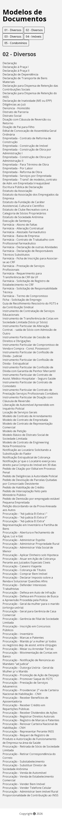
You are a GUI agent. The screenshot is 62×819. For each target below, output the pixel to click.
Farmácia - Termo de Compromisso (25, 296)
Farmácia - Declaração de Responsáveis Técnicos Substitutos (28, 253)
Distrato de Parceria (15, 112)
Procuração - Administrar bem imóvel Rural (30, 791)
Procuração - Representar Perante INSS (28, 731)
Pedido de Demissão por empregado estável (31, 499)
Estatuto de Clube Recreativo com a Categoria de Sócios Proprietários (25, 211)
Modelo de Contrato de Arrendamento (27, 416)
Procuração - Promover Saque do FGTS (28, 679)
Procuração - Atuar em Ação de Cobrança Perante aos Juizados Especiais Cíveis (29, 560)
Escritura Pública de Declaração (23, 187)
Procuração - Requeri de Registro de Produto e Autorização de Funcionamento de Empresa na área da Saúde (29, 739)
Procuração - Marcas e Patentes (23, 637)
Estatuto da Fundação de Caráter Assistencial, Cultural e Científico (24, 204)
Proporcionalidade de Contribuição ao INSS (30, 795)
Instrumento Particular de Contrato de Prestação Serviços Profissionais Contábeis (30, 391)
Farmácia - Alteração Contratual (23, 228)
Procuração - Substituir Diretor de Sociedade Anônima (24, 767)
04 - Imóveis (33, 36)
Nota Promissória (14, 446)
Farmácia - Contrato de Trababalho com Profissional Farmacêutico (28, 241)
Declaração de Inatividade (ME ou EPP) (27, 101)
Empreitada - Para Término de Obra (26, 164)
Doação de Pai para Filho (18, 127)
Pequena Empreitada (16, 502)
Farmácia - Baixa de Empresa (21, 236)
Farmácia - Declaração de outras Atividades (30, 247)
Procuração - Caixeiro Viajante (22, 566)
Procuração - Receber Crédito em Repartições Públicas (24, 707)
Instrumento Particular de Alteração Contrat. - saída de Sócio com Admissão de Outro (29, 329)
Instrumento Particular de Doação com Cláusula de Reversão (28, 399)
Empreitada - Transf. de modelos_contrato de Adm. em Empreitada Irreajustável (30, 181)
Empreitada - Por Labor (18, 168)
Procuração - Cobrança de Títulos (24, 570)
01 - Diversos (12, 30)
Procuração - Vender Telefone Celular (27, 788)
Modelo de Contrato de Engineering (26, 442)
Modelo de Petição (14, 431)
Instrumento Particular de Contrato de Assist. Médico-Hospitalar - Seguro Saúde (29, 376)
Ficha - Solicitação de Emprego (22, 300)
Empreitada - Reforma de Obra (22, 172)
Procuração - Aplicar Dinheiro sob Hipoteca (30, 555)
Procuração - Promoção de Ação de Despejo (31, 675)
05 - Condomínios (15, 43)
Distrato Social (12, 116)
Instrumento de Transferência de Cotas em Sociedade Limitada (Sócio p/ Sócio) (30, 320)
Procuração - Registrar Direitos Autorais (29, 716)
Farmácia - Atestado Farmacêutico (24, 232)
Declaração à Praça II (16, 71)
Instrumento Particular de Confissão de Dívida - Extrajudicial (28, 361)
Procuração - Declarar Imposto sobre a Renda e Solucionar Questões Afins (28, 579)
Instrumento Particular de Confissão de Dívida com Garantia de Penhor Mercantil (29, 369)
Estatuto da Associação (17, 191)
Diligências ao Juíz (14, 104)
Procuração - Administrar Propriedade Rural (31, 544)
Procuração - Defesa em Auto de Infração (29, 592)
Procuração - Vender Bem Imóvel (24, 784)
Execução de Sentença (17, 221)
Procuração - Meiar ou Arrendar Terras (28, 649)
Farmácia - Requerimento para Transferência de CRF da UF (22, 275)
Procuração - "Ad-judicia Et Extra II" (25, 517)
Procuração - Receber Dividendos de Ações (30, 713)
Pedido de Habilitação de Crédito (23, 487)
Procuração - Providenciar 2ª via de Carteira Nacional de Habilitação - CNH (31, 692)
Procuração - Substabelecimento (24, 761)
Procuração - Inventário (18, 634)
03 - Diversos (12, 36)
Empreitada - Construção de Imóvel (25, 146)
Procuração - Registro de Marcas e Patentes (31, 720)
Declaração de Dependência (20, 74)
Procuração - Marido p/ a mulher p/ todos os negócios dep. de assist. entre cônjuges (30, 643)
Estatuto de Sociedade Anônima (23, 217)
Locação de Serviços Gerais (20, 412)
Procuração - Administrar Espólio (24, 540)
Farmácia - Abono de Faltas (20, 224)
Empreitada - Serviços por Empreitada (27, 176)
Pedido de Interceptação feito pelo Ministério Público (25, 493)
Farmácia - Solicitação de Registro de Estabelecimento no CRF (26, 283)
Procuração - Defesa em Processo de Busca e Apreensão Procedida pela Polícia (30, 598)
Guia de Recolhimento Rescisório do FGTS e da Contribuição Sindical (30, 305)
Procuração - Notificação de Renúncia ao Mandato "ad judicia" (29, 662)
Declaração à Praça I (16, 67)
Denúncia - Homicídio (16, 108)
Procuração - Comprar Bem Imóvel (25, 574)
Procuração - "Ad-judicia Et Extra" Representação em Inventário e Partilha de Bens (30, 525)
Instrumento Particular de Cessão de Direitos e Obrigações (26, 339)
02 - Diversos (34, 30)
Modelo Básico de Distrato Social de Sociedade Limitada (26, 436)
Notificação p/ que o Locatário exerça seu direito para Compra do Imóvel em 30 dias (29, 463)
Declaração (10, 63)
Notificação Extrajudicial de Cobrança (26, 457)
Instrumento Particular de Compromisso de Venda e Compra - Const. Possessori (31, 346)
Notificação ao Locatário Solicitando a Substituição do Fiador (27, 451)
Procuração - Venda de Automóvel (24, 773)
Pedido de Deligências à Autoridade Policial (30, 476)
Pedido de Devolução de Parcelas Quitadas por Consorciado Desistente (30, 482)
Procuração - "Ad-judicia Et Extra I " (25, 514)
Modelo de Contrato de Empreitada (25, 420)
